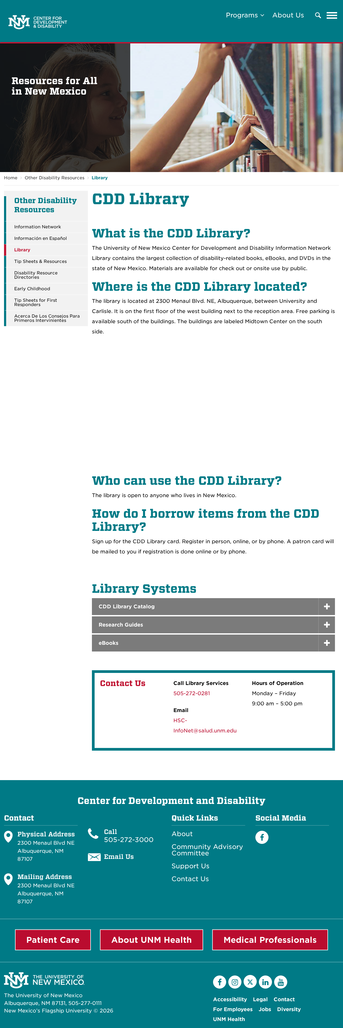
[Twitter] (250, 981)
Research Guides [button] (121, 625)
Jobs (265, 1009)
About (182, 834)
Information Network (37, 227)
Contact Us (190, 879)
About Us (288, 15)
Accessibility (230, 999)
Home (10, 177)
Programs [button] (243, 15)
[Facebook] (262, 837)
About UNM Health (151, 940)
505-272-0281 (191, 693)
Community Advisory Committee (207, 850)
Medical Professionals (270, 940)
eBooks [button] (108, 643)
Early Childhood (32, 289)
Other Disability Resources (54, 177)
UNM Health (229, 1019)
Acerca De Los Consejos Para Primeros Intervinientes (47, 318)
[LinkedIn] (265, 982)
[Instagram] (234, 982)
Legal (260, 999)
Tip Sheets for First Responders (35, 302)
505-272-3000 (129, 840)
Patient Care (53, 940)
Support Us (191, 866)
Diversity (289, 1009)
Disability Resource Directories (36, 275)
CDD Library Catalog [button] (127, 607)
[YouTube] (280, 982)
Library (100, 177)
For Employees (233, 1009)
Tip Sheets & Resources (40, 261)
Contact (284, 999)
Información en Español (40, 238)
